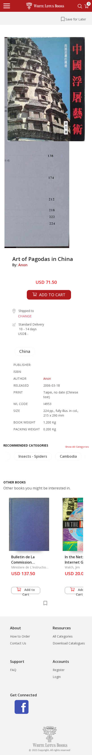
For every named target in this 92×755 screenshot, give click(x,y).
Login (57, 677)
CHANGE (25, 316)
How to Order (20, 636)
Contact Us (18, 643)
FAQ (13, 670)
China (24, 351)
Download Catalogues (69, 643)
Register (59, 670)
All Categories (63, 636)
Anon (22, 264)
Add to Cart (28, 591)
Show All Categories (77, 446)
